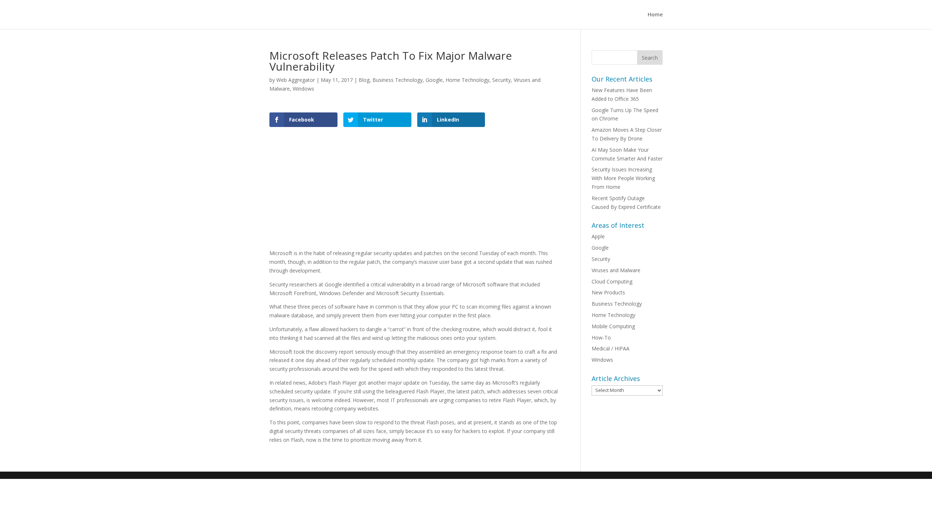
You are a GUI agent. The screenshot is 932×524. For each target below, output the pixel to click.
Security (501, 79)
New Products (608, 292)
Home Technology (467, 79)
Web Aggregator (295, 79)
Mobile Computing (613, 326)
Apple (598, 236)
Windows (303, 88)
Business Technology (397, 79)
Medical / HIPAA (610, 348)
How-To (601, 337)
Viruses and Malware (616, 270)
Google (434, 79)
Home (655, 15)
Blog (364, 79)
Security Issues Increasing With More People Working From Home (623, 178)
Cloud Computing (612, 281)
